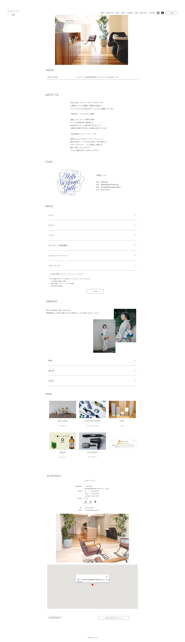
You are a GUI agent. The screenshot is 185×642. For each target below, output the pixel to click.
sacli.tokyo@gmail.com (92, 510)
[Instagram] (90, 502)
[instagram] (158, 13)
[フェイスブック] (162, 13)
